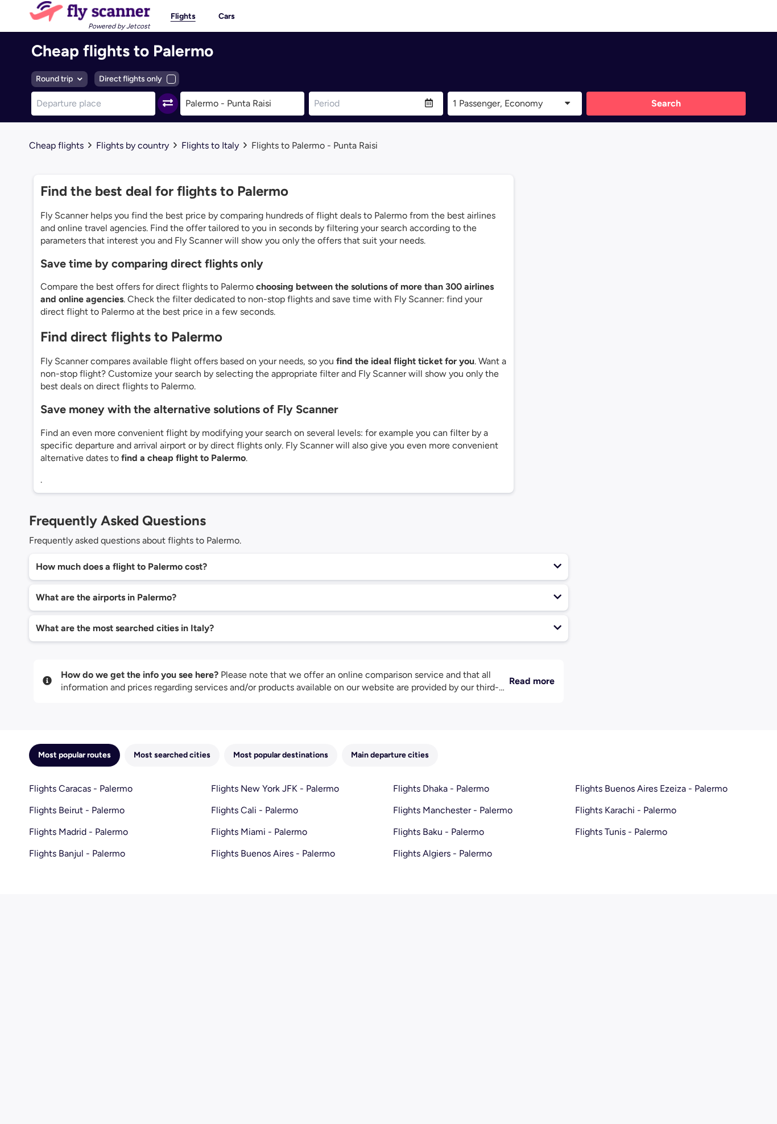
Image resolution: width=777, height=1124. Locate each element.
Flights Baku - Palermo (438, 831)
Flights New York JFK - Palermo (275, 788)
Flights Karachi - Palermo (625, 810)
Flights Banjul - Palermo (77, 853)
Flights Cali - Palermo (254, 810)
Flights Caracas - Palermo (81, 788)
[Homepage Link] (89, 11)
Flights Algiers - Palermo (442, 853)
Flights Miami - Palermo (259, 831)
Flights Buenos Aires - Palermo (273, 853)
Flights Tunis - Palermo (621, 831)
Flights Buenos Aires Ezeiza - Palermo (651, 788)
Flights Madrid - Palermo (78, 831)
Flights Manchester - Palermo (453, 810)
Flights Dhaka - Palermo (441, 788)
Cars (226, 16)
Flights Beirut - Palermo (77, 810)
